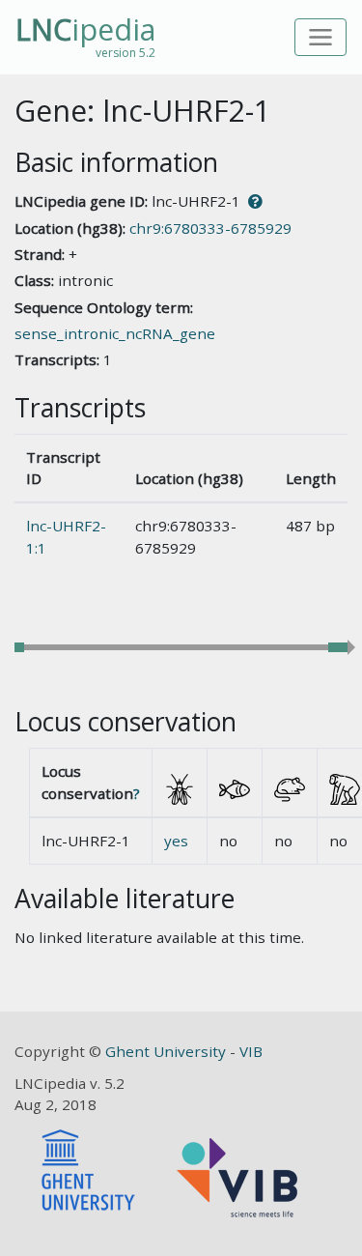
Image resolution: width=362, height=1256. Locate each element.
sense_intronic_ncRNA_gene (114, 333)
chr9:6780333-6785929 (210, 228)
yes (176, 840)
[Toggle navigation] (321, 37)
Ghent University (167, 1051)
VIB (251, 1051)
